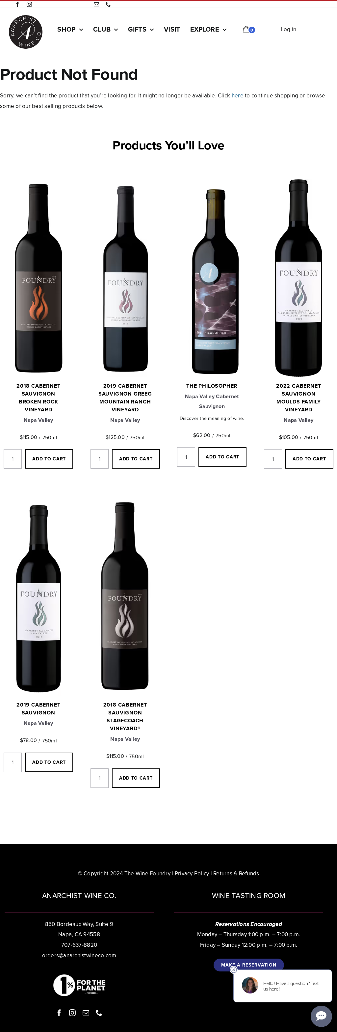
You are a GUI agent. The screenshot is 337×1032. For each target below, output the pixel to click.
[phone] (108, 4)
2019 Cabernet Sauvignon (38, 708)
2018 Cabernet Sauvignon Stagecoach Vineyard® (125, 716)
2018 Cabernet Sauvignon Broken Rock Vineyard (38, 397)
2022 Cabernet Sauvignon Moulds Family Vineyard (298, 397)
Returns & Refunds (236, 873)
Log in (289, 29)
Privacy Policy (192, 873)
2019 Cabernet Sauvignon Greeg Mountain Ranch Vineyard (125, 397)
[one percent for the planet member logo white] (79, 977)
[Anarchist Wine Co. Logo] (25, 17)
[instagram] (29, 4)
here (238, 95)
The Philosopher (211, 386)
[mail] (96, 4)
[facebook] (17, 4)
